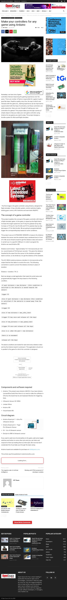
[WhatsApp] (15, 31)
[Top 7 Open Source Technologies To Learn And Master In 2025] (61, 207)
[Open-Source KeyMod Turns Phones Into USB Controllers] (4, 548)
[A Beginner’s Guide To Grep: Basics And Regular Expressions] (49, 145)
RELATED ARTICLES (7, 494)
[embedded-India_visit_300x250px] (22, 203)
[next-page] (5, 515)
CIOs (28, 11)
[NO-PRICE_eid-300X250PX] (22, 86)
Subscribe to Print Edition (7, 1)
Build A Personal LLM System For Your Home (50, 86)
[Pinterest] (11, 31)
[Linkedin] (61, 1)
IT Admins (21, 11)
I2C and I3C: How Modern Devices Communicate (5, 510)
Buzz (38, 11)
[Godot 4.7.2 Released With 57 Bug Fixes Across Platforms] (4, 540)
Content (8, 15)
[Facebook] (58, 1)
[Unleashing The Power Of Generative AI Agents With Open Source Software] (61, 95)
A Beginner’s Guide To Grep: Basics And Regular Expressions (59, 145)
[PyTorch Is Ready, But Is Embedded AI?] (37, 502)
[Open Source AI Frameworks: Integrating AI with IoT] (61, 226)
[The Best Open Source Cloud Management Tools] (61, 218)
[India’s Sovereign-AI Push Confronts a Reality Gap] (61, 78)
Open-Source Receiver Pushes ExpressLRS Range (15, 556)
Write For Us (17, 1)
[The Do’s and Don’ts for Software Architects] (61, 197)
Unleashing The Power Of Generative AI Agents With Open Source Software (50, 96)
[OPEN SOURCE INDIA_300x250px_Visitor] (56, 33)
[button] (64, 11)
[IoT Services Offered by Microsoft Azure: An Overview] (61, 237)
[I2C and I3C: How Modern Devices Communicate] (7, 502)
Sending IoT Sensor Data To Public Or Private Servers (21, 510)
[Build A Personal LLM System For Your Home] (61, 87)
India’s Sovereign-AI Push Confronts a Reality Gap (51, 77)
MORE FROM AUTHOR (21, 494)
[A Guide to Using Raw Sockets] (49, 138)
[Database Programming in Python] (49, 170)
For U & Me (5, 11)
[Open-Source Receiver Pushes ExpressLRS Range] (4, 556)
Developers (13, 11)
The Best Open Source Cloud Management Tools (51, 217)
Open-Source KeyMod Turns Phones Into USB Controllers (15, 548)
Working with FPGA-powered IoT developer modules (34, 471)
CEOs (33, 11)
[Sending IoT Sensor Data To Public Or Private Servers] (22, 502)
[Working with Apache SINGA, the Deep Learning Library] (61, 107)
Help (50, 11)
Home (2, 15)
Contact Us (24, 1)
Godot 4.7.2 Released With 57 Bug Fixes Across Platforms (15, 540)
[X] (64, 1)
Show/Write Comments (22, 522)
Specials (44, 11)
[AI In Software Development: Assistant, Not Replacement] (61, 67)
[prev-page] (2, 515)
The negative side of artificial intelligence (9, 471)
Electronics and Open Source (18, 15)
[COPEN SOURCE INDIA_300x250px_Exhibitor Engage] (56, 54)
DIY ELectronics (18, 17)
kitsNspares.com (34, 449)
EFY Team (5, 27)
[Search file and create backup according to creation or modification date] (49, 128)
